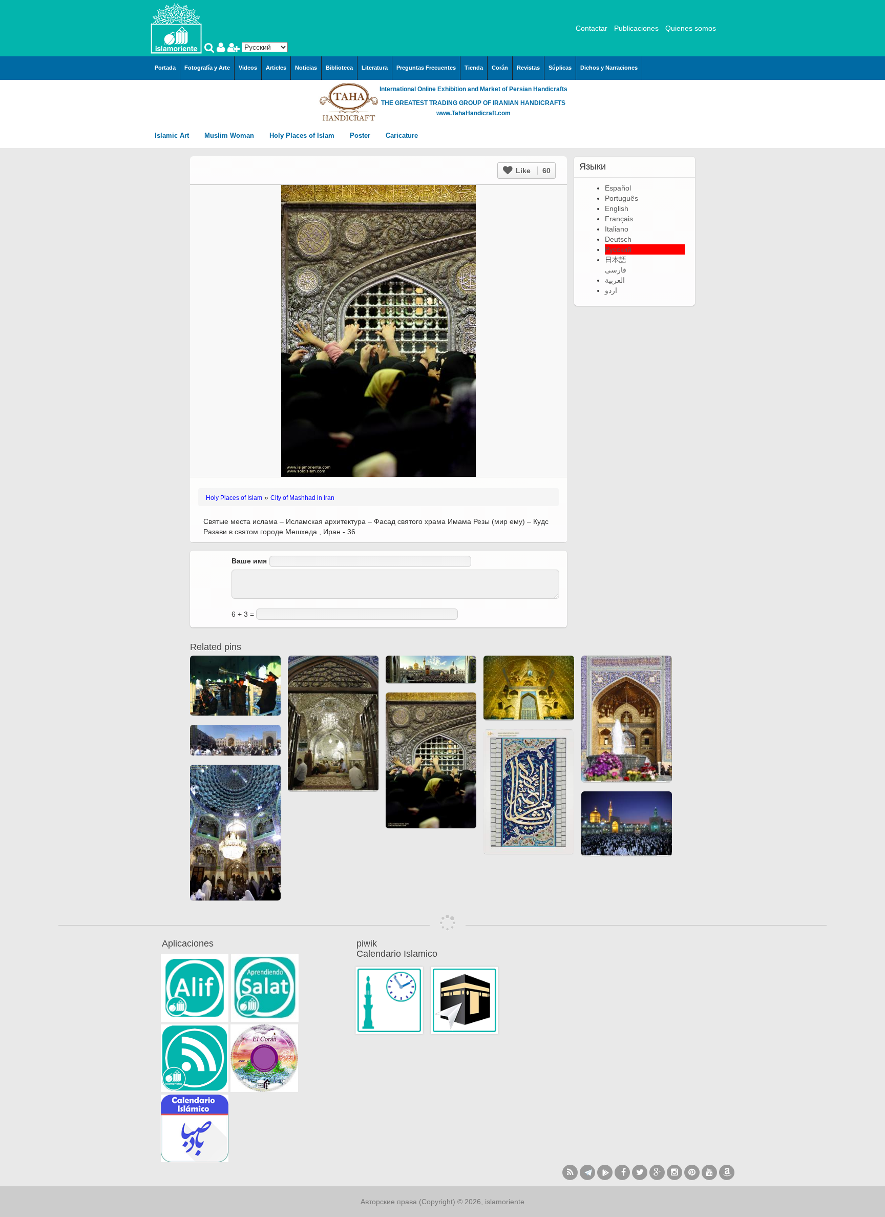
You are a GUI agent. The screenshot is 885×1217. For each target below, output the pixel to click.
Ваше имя (249, 561)
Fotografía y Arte (207, 68)
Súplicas (560, 68)
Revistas (528, 68)
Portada (165, 68)
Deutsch (618, 239)
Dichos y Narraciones (609, 68)
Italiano (616, 229)
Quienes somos (690, 28)
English (616, 208)
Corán (500, 68)
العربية (615, 280)
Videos (248, 68)
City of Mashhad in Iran (302, 497)
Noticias (306, 68)
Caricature (402, 135)
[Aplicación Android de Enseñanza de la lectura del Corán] (194, 988)
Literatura (375, 68)
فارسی (615, 270)
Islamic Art (173, 135)
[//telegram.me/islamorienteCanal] (587, 1172)
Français (619, 219)
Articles (276, 68)
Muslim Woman (230, 135)
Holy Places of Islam (302, 135)
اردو (611, 290)
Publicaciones (636, 28)
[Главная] (176, 28)
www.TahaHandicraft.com (473, 113)
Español (618, 188)
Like (532, 170)
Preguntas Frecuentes (426, 68)
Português (621, 198)
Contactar (591, 28)
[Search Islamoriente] (210, 49)
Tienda (474, 68)
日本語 (615, 260)
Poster (361, 135)
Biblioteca (339, 68)
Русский (618, 249)
